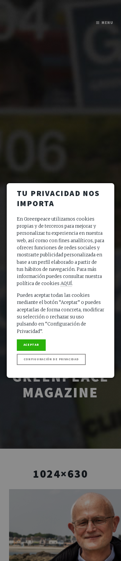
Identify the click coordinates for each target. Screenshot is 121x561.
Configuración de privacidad (51, 359)
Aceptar (31, 345)
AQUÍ (66, 283)
